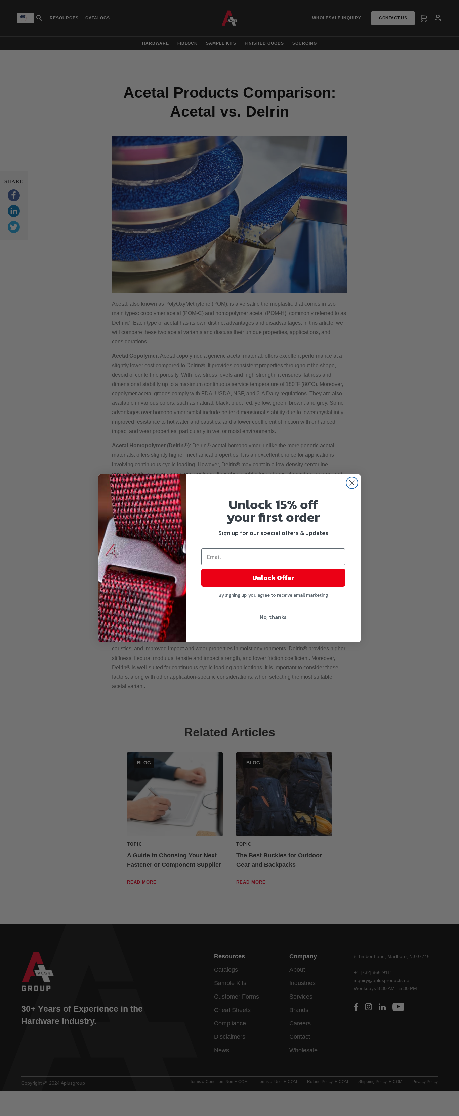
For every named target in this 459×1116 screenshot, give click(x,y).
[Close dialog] (352, 483)
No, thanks (273, 617)
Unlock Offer (273, 578)
